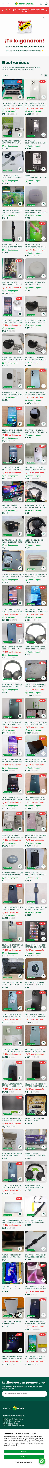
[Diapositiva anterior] (2, 10)
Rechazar (24, 1457)
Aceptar (24, 1451)
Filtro (6, 75)
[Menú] (2, 3)
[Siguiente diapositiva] (46, 10)
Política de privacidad (11, 1445)
